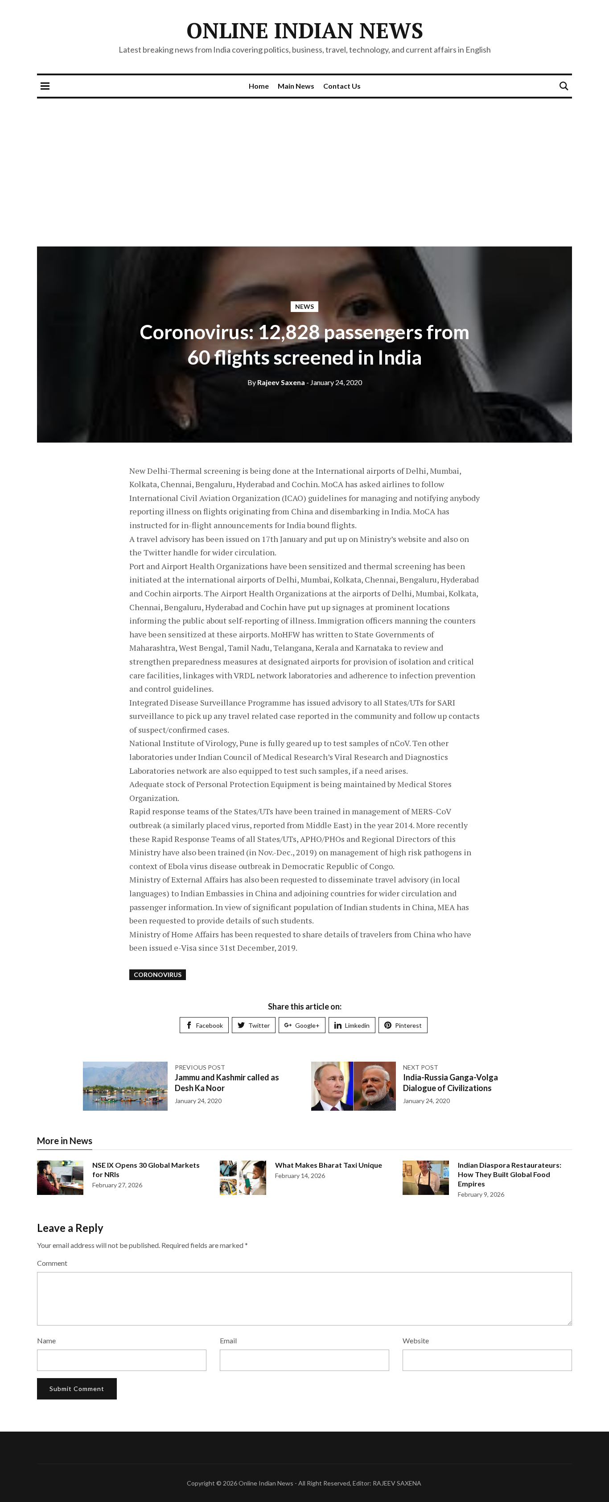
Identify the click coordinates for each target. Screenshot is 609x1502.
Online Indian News (304, 30)
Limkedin (357, 1025)
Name (46, 1340)
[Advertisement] (304, 165)
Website (416, 1340)
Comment (52, 1263)
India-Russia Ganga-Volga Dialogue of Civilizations (450, 1082)
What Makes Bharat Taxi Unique (328, 1165)
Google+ (307, 1025)
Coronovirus (157, 974)
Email (228, 1340)
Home (259, 86)
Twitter (259, 1025)
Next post (420, 1067)
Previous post (200, 1067)
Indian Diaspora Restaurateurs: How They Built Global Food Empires (509, 1174)
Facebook (209, 1025)
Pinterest (408, 1025)
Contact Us (342, 86)
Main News (296, 86)
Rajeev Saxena (276, 382)
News (304, 306)
